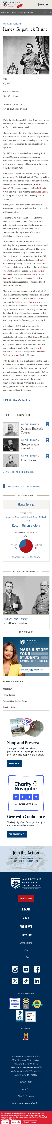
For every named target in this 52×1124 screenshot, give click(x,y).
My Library (47, 12)
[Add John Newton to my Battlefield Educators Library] (47, 456)
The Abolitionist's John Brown (15, 701)
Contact (26, 957)
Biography (17, 24)
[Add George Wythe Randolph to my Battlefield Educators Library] (47, 440)
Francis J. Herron (10, 707)
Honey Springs (26, 504)
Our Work (26, 935)
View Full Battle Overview (25, 557)
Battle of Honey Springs (25, 301)
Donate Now (26, 898)
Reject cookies (29, 1122)
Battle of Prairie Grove (33, 274)
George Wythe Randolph (30, 446)
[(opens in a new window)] (15, 969)
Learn (9, 12)
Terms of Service (26, 1089)
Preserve (26, 926)
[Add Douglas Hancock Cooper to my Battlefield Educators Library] (47, 424)
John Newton (29, 460)
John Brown (42, 191)
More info (16, 1122)
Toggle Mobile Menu (43, 4)
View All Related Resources (18, 472)
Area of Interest (21, 619)
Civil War (7, 24)
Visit (26, 918)
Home (14, 4)
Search (14, 12)
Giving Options (26, 943)
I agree (5, 1122)
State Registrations (26, 1096)
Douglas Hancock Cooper (32, 430)
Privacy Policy (26, 1082)
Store (29, 950)
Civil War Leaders (21, 400)
